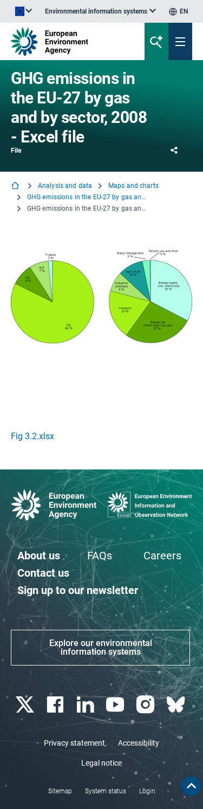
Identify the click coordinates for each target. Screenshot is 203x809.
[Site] (68, 41)
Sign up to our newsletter (77, 590)
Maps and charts (133, 186)
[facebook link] (56, 705)
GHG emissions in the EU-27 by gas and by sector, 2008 (86, 197)
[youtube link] (116, 705)
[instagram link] (147, 705)
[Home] (16, 186)
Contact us (43, 572)
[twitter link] (26, 705)
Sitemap (60, 791)
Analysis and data (65, 186)
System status (105, 791)
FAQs (99, 555)
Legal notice (101, 763)
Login (147, 791)
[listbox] (100, 11)
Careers (162, 555)
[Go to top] (191, 786)
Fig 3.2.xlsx (32, 436)
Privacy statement (74, 743)
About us (38, 555)
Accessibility (138, 743)
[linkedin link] (86, 705)
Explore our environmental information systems (100, 647)
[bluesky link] (177, 705)
